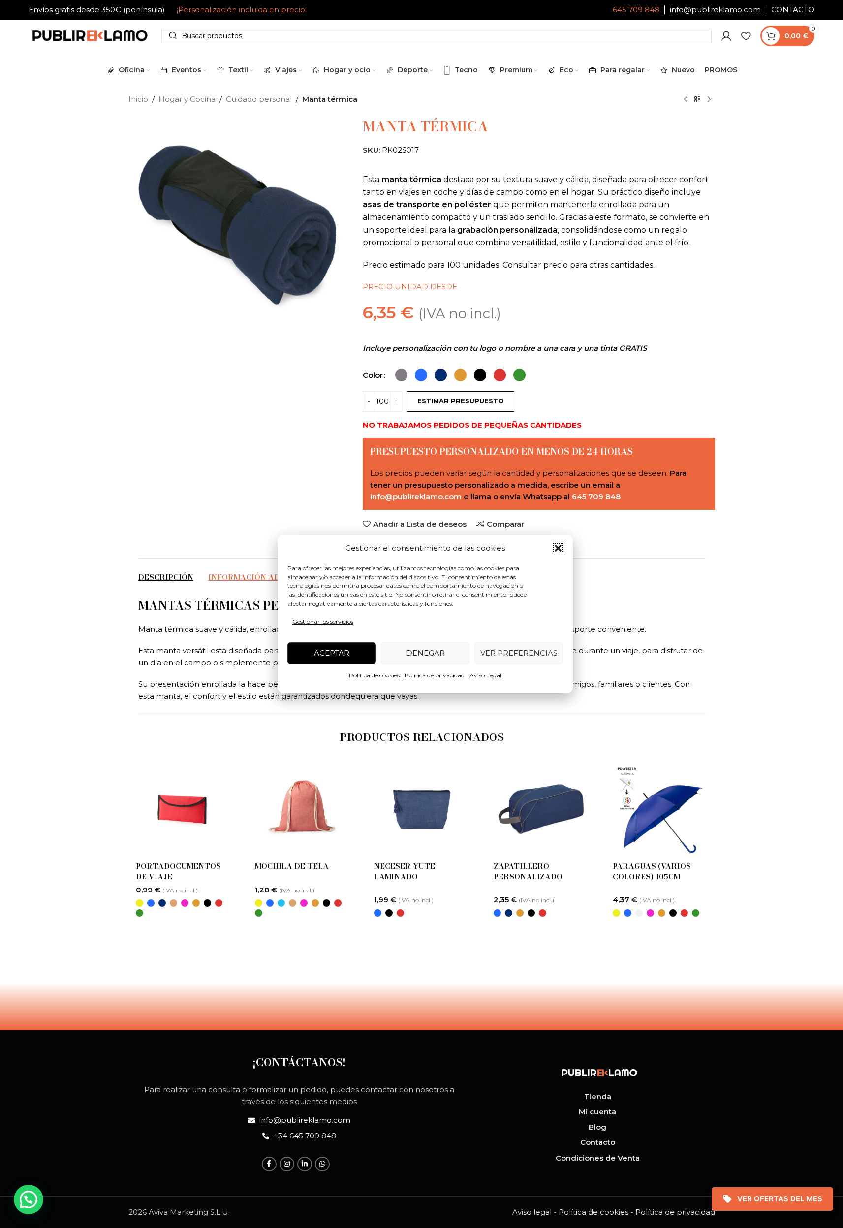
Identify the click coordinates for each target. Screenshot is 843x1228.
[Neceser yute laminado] (421, 809)
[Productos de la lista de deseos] (745, 36)
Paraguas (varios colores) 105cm (652, 871)
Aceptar (331, 653)
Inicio (138, 99)
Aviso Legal (485, 675)
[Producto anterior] (685, 100)
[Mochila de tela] (302, 809)
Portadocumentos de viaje (178, 871)
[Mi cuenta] (726, 36)
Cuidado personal (259, 99)
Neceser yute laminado (404, 871)
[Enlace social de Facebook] (269, 1164)
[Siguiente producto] (709, 100)
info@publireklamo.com (715, 9)
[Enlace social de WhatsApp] (322, 1164)
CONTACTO (792, 9)
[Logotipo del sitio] (90, 34)
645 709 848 (636, 9)
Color (373, 375)
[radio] (401, 375)
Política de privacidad (435, 675)
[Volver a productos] (697, 100)
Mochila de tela (292, 866)
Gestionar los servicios (322, 621)
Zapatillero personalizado (528, 871)
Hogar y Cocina (187, 99)
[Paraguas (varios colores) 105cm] (660, 809)
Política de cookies (374, 675)
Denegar (425, 653)
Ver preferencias (519, 653)
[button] (558, 548)
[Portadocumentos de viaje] (183, 809)
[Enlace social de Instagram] (287, 1164)
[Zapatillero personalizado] (541, 809)
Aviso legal (532, 1212)
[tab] (165, 577)
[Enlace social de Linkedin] (304, 1164)
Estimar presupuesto (460, 401)
